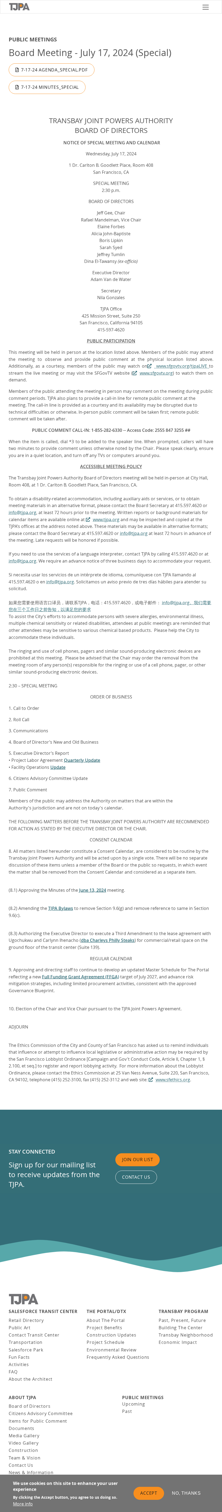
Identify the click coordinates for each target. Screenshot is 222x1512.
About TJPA (22, 1397)
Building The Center (181, 1328)
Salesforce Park (26, 1350)
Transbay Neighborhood (186, 1335)
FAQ (13, 1372)
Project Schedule (106, 1342)
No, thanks (186, 1493)
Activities (19, 1364)
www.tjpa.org (106, 519)
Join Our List (137, 1159)
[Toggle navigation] (205, 6)
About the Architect (31, 1379)
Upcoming (133, 1404)
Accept (148, 1493)
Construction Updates (111, 1335)
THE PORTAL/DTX (106, 1311)
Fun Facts (19, 1357)
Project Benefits (104, 1328)
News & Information (31, 1472)
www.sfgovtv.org (156, 373)
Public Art (20, 1328)
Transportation (26, 1342)
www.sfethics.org (173, 1080)
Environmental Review (111, 1350)
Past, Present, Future (182, 1320)
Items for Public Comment (38, 1421)
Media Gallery (24, 1436)
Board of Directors (29, 1406)
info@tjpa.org (22, 512)
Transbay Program (183, 1311)
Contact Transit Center (34, 1335)
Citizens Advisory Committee (41, 1413)
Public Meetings (33, 39)
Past (127, 1411)
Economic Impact (178, 1342)
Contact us (136, 1177)
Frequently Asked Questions (118, 1357)
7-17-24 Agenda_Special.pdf (54, 70)
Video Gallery (23, 1443)
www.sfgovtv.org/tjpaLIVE (181, 366)
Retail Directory (26, 1320)
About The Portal (106, 1320)
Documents (21, 1428)
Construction (23, 1450)
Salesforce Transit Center (43, 1311)
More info (23, 1504)
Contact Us (21, 1465)
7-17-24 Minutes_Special (50, 87)
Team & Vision (24, 1458)
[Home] (103, 6)
